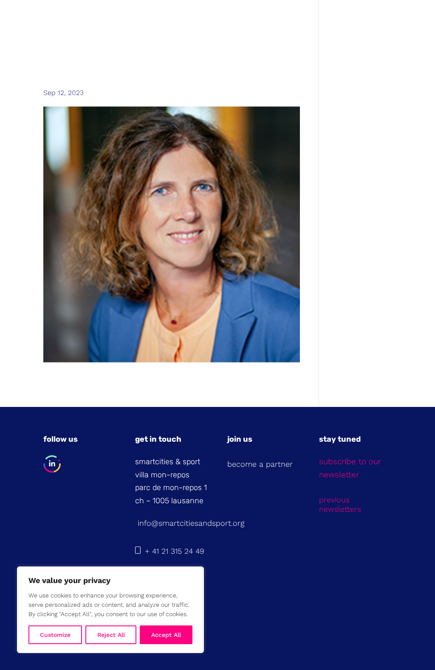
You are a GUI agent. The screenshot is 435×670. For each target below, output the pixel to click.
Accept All (166, 634)
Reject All (111, 634)
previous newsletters (340, 504)
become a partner (260, 464)
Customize (55, 634)
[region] (110, 609)
